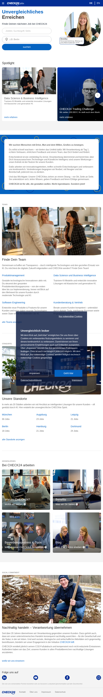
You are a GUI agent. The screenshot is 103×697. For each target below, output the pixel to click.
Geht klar (68, 373)
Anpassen (34, 373)
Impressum (77, 380)
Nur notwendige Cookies (70, 316)
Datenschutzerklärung (31, 380)
